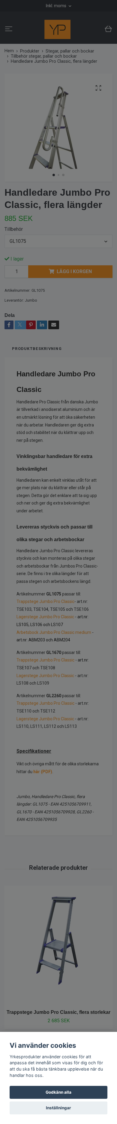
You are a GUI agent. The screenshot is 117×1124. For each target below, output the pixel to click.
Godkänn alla (58, 1092)
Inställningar (58, 1107)
